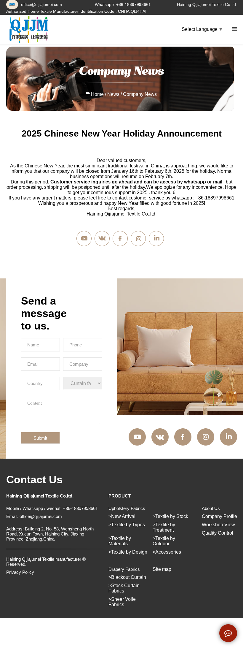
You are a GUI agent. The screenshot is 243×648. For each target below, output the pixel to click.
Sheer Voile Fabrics (122, 602)
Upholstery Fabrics (126, 508)
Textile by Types (128, 524)
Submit (40, 438)
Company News (140, 94)
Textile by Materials (119, 541)
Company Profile (219, 516)
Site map (162, 569)
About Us (211, 508)
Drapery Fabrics (124, 569)
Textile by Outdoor (164, 541)
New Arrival (123, 516)
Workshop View (218, 524)
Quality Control (217, 532)
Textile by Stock (171, 516)
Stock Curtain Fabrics (124, 588)
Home (97, 94)
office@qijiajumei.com (41, 4)
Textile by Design (129, 551)
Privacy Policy (20, 572)
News (113, 94)
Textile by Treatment (164, 527)
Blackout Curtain (128, 577)
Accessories (168, 551)
